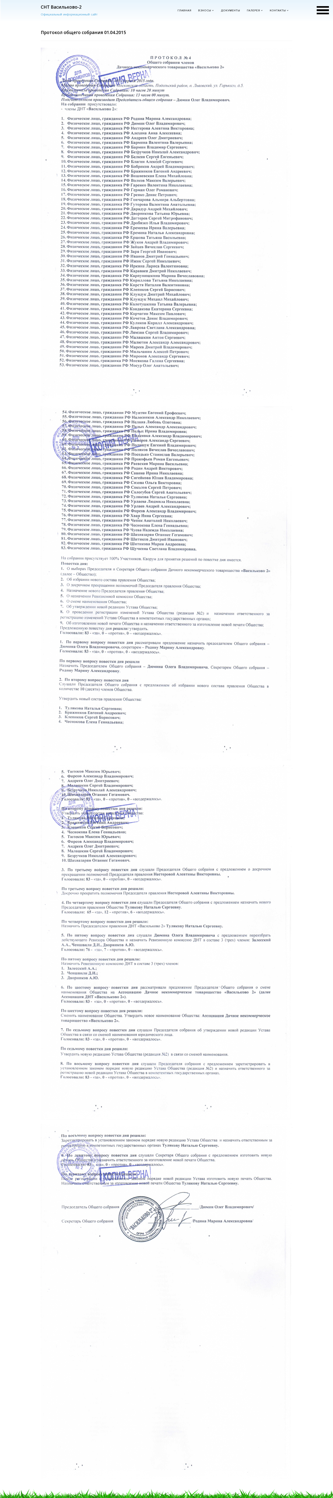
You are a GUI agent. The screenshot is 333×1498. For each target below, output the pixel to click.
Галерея (253, 10)
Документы (230, 10)
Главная (184, 10)
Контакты (278, 10)
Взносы (204, 10)
